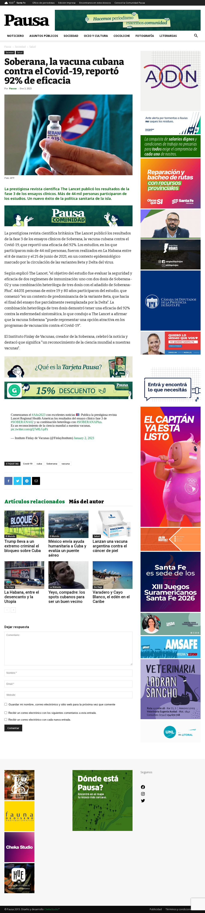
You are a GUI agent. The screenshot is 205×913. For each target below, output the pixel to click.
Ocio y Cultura (96, 36)
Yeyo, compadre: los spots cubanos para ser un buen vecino (66, 597)
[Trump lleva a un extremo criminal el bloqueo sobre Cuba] (24, 524)
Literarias (168, 36)
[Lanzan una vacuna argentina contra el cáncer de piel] (113, 524)
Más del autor (86, 502)
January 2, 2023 (84, 438)
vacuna (66, 463)
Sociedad (71, 36)
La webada (55, 587)
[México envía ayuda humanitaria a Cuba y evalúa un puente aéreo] (68, 524)
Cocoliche (122, 36)
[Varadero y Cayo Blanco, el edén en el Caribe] (113, 575)
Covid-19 (27, 463)
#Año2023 (38, 414)
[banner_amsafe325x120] (171, 657)
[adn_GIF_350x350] (171, 110)
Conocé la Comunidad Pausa (130, 2)
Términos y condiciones (179, 909)
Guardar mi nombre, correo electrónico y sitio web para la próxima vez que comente (62, 704)
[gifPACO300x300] (171, 611)
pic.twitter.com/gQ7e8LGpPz (29, 429)
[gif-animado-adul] (171, 156)
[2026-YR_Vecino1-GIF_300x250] (171, 404)
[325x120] (171, 133)
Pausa (7, 46)
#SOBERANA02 (22, 422)
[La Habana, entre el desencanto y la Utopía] (24, 575)
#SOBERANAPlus (89, 422)
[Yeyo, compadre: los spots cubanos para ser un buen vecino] (68, 575)
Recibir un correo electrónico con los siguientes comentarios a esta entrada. (52, 712)
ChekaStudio (51, 909)
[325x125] (171, 353)
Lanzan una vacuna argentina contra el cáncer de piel (110, 546)
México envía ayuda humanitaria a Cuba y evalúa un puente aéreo (67, 548)
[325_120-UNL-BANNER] (171, 741)
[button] (196, 36)
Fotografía (145, 36)
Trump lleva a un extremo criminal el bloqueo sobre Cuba (22, 546)
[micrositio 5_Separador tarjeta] (68, 366)
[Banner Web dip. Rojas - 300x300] (171, 268)
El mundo (10, 536)
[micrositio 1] (68, 215)
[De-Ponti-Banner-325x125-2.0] (171, 634)
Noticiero (15, 36)
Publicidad (156, 909)
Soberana (51, 463)
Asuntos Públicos (43, 36)
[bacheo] (171, 207)
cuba (39, 463)
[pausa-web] (171, 550)
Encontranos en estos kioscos (95, 2)
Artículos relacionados (34, 502)
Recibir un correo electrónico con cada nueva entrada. (39, 719)
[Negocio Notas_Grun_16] (68, 402)
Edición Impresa (66, 2)
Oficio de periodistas (43, 2)
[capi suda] (171, 526)
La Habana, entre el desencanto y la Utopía (21, 597)
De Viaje (10, 587)
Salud (19, 52)
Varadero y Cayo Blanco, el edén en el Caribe (111, 597)
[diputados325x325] (171, 329)
